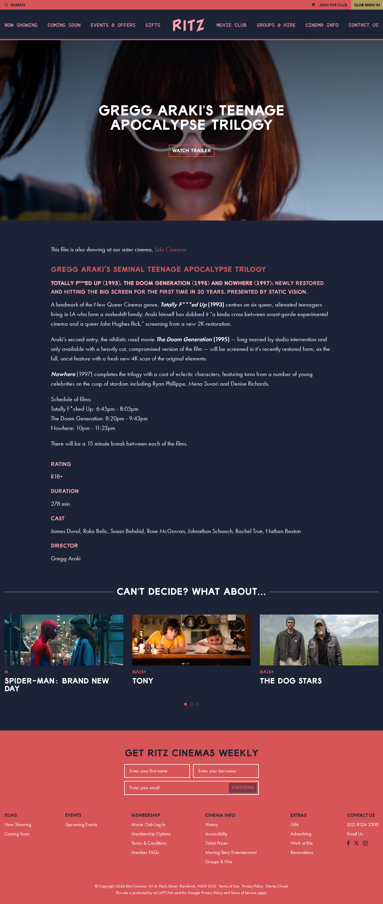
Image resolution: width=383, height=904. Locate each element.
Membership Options (151, 834)
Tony (142, 681)
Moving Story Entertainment (230, 852)
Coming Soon (64, 25)
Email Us (355, 834)
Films (10, 815)
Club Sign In (367, 4)
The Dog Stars (291, 681)
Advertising (301, 834)
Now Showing (20, 25)
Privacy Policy (252, 886)
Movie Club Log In (148, 824)
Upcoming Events (81, 824)
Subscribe (242, 788)
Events (73, 815)
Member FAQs (145, 852)
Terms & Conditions (149, 843)
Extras (299, 815)
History (211, 824)
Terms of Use (229, 886)
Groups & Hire (276, 25)
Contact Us (364, 25)
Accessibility (216, 834)
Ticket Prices (216, 843)
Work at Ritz (302, 843)
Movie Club (232, 25)
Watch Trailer (191, 150)
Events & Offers (113, 25)
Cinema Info (322, 25)
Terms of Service (244, 892)
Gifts (152, 25)
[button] (185, 704)
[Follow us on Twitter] (356, 843)
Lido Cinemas (170, 249)
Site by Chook (277, 886)
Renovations (302, 852)
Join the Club (333, 4)
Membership (145, 815)
